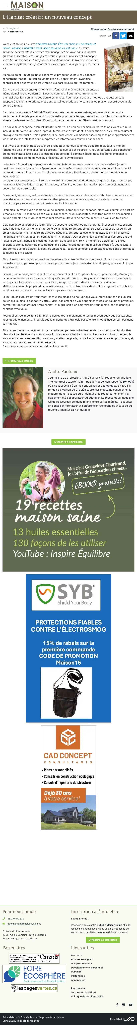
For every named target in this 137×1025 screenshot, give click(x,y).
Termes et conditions (83, 992)
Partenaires (78, 975)
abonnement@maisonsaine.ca (24, 923)
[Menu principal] (5, 5)
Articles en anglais (82, 959)
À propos (76, 955)
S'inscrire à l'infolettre (68, 441)
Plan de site (78, 988)
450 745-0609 (16, 918)
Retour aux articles (20, 360)
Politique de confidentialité (87, 996)
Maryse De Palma (81, 963)
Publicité (76, 971)
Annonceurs (78, 980)
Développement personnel (121, 29)
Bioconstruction (98, 29)
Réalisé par (116, 1019)
